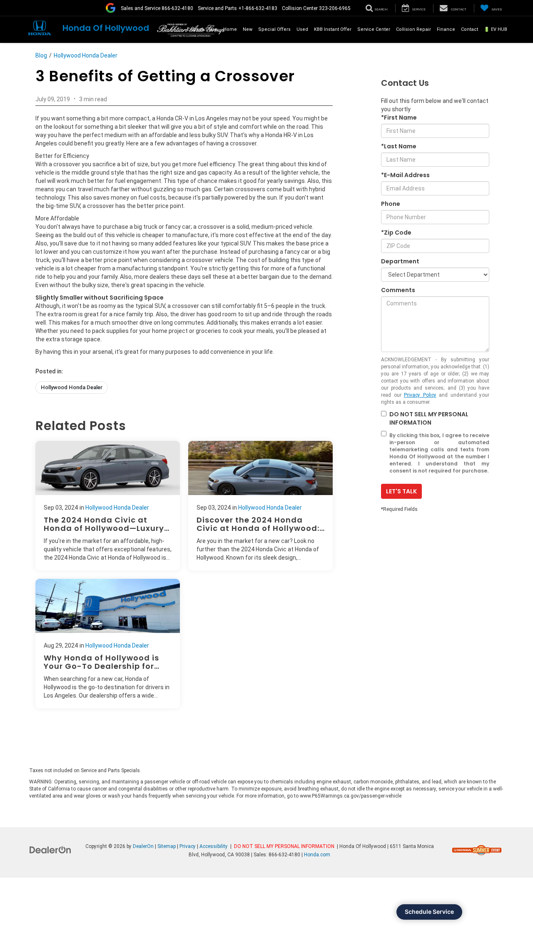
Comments (398, 290)
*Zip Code (396, 232)
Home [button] (230, 29)
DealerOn (143, 846)
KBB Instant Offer (332, 29)
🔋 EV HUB (495, 29)
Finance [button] (446, 29)
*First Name (399, 117)
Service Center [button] (373, 29)
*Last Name (398, 146)
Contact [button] (469, 29)
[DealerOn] (50, 849)
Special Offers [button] (274, 29)
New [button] (247, 29)
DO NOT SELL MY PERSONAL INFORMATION (428, 418)
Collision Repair (413, 29)
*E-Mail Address (405, 175)
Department (400, 261)
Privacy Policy (420, 395)
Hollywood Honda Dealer (85, 55)
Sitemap (166, 846)
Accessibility (213, 846)
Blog (41, 55)
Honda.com (317, 855)
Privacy (187, 846)
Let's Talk (401, 491)
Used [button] (302, 29)
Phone (390, 204)
